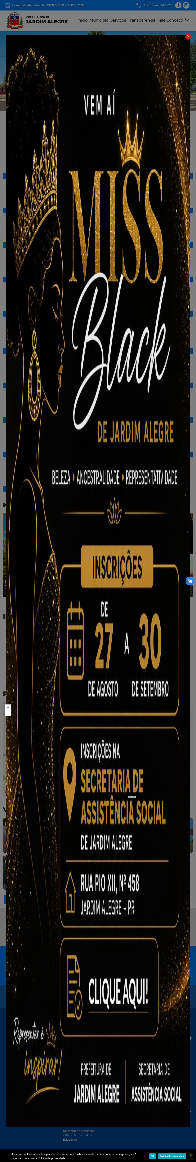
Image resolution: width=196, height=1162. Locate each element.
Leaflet (133, 796)
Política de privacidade (172, 1156)
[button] (8, 707)
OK (152, 1156)
